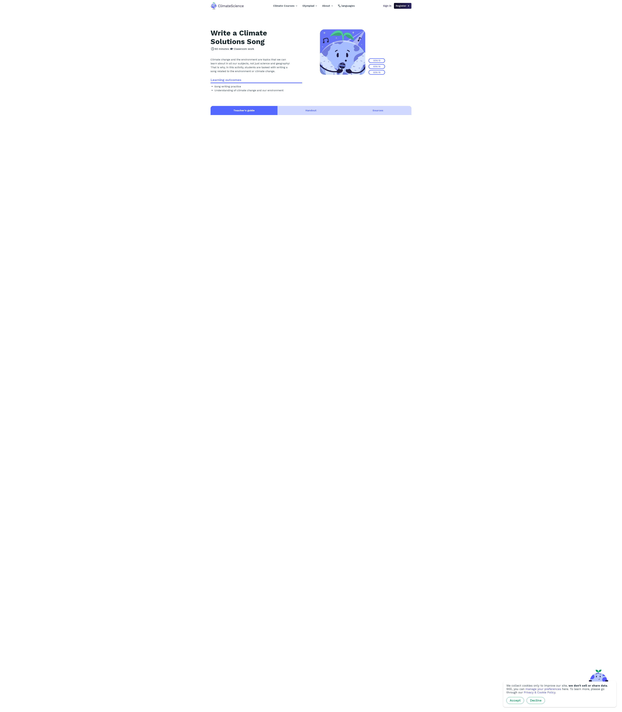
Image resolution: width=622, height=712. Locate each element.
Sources (378, 110)
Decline (535, 700)
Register (401, 5)
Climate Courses (283, 5)
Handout (311, 110)
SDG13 (376, 60)
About (326, 5)
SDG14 (376, 66)
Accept (515, 700)
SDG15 (376, 72)
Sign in (387, 5)
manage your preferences (543, 689)
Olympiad (308, 5)
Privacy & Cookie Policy (539, 692)
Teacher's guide (244, 110)
